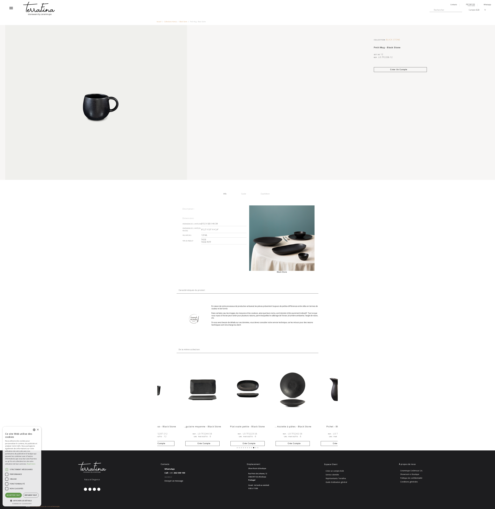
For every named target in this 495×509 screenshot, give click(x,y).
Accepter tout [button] (13, 495)
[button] (400, 69)
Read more (31, 464)
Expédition (265, 194)
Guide (243, 194)
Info (224, 194)
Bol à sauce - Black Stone (157, 426)
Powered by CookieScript (22, 504)
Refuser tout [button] (31, 495)
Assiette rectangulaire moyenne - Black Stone (240, 426)
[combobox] (34, 429)
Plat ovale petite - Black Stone (292, 426)
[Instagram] (89, 489)
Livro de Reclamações (53, 506)
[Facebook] (85, 489)
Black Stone (393, 39)
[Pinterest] (94, 489)
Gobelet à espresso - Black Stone (202, 426)
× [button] (38, 430)
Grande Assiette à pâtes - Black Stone (334, 426)
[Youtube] (98, 489)
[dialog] (22, 466)
